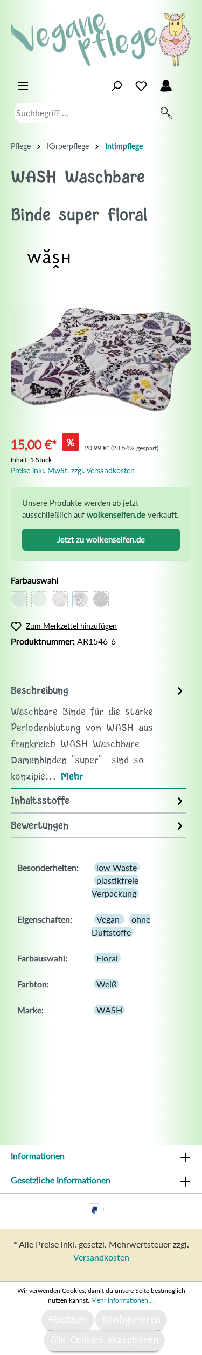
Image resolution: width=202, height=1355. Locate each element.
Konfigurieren (131, 1320)
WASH (109, 1010)
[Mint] (39, 599)
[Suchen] (166, 113)
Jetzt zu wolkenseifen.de (101, 539)
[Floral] (80, 599)
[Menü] (23, 86)
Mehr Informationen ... (123, 1300)
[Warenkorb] (184, 83)
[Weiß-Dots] (60, 599)
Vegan (109, 919)
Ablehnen (67, 1320)
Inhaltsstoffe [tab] (40, 801)
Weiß (106, 984)
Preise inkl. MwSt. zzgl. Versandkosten (73, 470)
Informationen (38, 1155)
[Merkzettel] (141, 86)
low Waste (116, 867)
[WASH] (48, 257)
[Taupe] (19, 599)
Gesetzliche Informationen (60, 1180)
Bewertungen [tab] (39, 826)
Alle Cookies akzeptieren (104, 1340)
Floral (107, 958)
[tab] (98, 733)
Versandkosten (101, 1257)
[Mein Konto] (166, 86)
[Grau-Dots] (101, 599)
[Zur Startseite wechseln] (101, 40)
